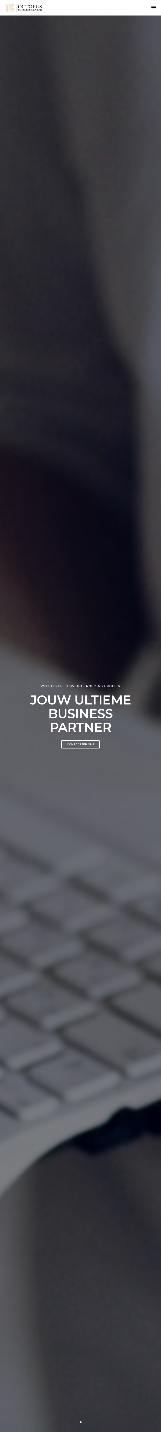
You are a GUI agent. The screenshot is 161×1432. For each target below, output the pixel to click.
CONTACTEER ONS (80, 744)
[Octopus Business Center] (24, 7)
